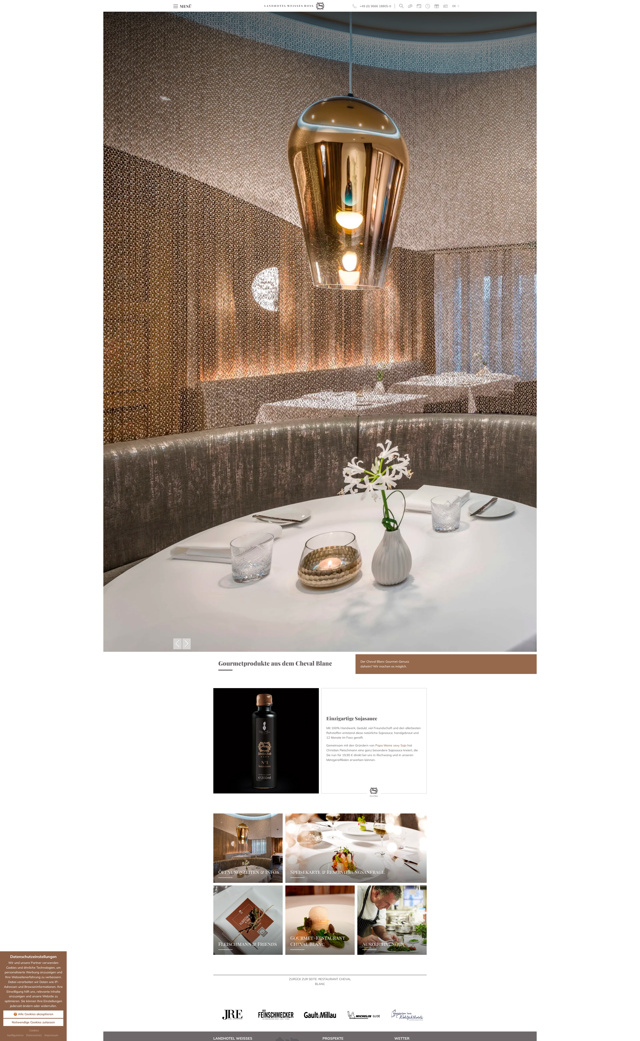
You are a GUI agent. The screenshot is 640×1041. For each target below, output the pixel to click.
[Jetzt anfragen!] (410, 6)
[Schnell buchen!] (428, 6)
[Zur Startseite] (294, 6)
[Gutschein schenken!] (436, 6)
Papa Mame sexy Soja (390, 745)
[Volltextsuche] (401, 6)
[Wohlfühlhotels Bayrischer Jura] (407, 1014)
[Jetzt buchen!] (419, 6)
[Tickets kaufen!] (445, 6)
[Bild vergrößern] (266, 741)
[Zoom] (320, 332)
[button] (177, 643)
